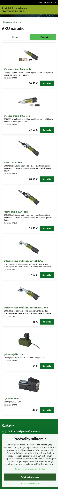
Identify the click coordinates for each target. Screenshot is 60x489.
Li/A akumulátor (11, 398)
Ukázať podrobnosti (30, 483)
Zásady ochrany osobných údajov (30, 469)
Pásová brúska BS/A (13, 162)
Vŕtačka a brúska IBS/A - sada (17, 69)
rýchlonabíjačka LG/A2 (14, 354)
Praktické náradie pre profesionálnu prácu (14, 9)
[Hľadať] (40, 10)
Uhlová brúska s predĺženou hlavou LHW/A (23, 261)
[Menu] (54, 10)
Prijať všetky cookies (30, 477)
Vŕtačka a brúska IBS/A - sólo (17, 116)
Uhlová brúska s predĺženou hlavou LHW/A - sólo (26, 308)
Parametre (45, 37)
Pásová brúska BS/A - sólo (16, 212)
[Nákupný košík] (47, 10)
